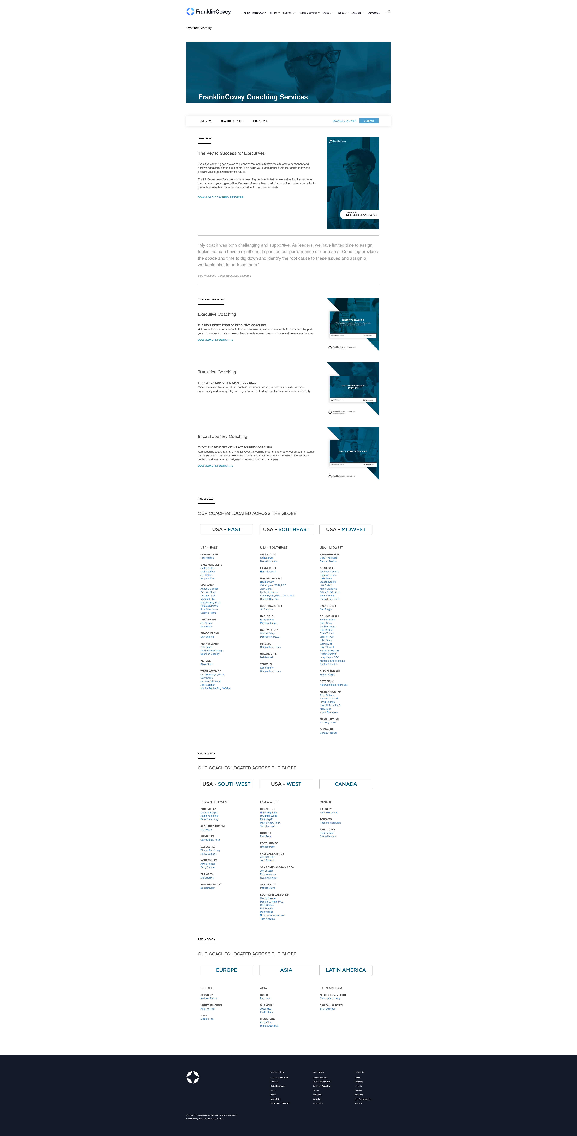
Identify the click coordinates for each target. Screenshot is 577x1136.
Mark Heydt (266, 819)
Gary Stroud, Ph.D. (210, 839)
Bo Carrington (207, 888)
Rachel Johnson (269, 561)
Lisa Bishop (326, 585)
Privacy (273, 1094)
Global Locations (277, 1086)
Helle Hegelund (268, 812)
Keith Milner (266, 558)
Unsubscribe (318, 1103)
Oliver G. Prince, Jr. (330, 592)
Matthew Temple (269, 623)
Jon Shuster (266, 870)
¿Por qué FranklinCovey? (253, 12)
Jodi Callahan (207, 684)
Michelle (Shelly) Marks (332, 660)
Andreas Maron (208, 998)
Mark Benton (207, 877)
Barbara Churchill (329, 698)
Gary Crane (206, 678)
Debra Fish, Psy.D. (270, 636)
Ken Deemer (267, 908)
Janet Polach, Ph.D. (330, 705)
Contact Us (317, 1094)
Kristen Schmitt (328, 653)
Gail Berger (326, 609)
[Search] (389, 11)
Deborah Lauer (328, 575)
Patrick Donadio (328, 664)
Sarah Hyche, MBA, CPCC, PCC (277, 595)
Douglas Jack (207, 595)
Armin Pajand (208, 863)
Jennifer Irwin (327, 636)
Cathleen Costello (329, 571)
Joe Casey (206, 623)
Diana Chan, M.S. (269, 1025)
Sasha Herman (328, 836)
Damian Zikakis (328, 561)
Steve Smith (206, 664)
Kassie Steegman (329, 650)
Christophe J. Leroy (270, 647)
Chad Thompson (329, 558)
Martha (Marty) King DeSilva (215, 688)
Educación (357, 12)
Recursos (341, 12)
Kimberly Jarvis (328, 722)
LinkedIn (358, 1086)
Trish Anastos (267, 918)
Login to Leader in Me (279, 1077)
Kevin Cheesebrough (211, 650)
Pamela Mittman (209, 606)
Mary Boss (325, 708)
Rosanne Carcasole (330, 822)
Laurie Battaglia (208, 812)
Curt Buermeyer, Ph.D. (212, 674)
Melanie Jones (268, 874)
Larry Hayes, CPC (329, 657)
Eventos (327, 12)
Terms (272, 1090)
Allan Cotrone (327, 695)
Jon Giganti (326, 643)
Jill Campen (266, 609)
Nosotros (273, 12)
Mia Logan (206, 829)
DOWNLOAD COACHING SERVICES (221, 197)
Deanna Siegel (208, 592)
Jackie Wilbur (207, 571)
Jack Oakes (266, 588)
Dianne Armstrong (210, 850)
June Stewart (327, 647)
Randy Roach (327, 595)
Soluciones (288, 12)
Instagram (359, 1094)
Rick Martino (207, 558)
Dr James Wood (268, 815)
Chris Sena (326, 623)
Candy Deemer (268, 898)
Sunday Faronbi (328, 733)
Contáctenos (374, 12)
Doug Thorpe (207, 867)
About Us (274, 1081)
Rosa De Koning (209, 819)
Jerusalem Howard (210, 681)
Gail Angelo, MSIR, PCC (273, 585)
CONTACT (369, 120)
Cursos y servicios (308, 12)
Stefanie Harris (208, 612)
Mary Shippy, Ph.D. (270, 822)
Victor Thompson (329, 712)
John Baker (326, 640)
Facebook (359, 1081)
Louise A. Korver (269, 592)
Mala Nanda (266, 912)
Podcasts (358, 1103)
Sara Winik (206, 626)
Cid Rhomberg (327, 626)
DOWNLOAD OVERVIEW (344, 120)
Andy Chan (266, 1022)
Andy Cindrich (267, 857)
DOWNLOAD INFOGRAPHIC (216, 339)
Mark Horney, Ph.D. (210, 602)
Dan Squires (207, 636)
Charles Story (267, 633)
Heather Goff (267, 582)
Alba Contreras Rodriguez (334, 684)
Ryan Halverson (269, 877)
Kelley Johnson (208, 853)
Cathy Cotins (207, 568)
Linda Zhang (267, 1012)
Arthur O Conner (209, 588)
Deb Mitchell (266, 657)
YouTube (358, 1090)
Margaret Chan (208, 599)
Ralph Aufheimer (209, 815)
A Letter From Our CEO (279, 1103)
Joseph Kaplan (328, 582)
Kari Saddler (266, 667)
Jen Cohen (206, 575)
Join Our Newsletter (363, 1099)
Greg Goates (267, 905)
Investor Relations (320, 1077)
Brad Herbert (326, 833)
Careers (316, 1090)
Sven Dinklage (328, 1008)
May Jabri (265, 998)
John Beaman (268, 860)
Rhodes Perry (267, 846)
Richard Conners (269, 599)
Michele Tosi (207, 1018)
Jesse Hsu (265, 1008)
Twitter (357, 1077)
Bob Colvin (206, 647)
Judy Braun (326, 578)
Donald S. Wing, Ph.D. (272, 901)
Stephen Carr (207, 578)
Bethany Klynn (328, 619)
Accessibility (275, 1099)
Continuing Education (321, 1086)
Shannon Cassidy (210, 653)
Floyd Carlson (327, 702)
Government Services (321, 1081)
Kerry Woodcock (328, 812)
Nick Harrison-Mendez (272, 915)
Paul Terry (265, 836)
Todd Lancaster (268, 826)
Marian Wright (327, 674)
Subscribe (317, 1099)
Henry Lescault (268, 571)
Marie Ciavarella (328, 588)
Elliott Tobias (267, 619)
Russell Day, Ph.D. (330, 599)
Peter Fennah (207, 1008)
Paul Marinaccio (209, 609)
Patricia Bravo (267, 888)
